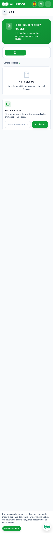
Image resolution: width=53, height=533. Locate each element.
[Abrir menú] (48, 4)
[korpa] (41, 4)
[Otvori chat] (47, 527)
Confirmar (40, 124)
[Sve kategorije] (15, 52)
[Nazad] (4, 11)
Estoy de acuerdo (11, 528)
